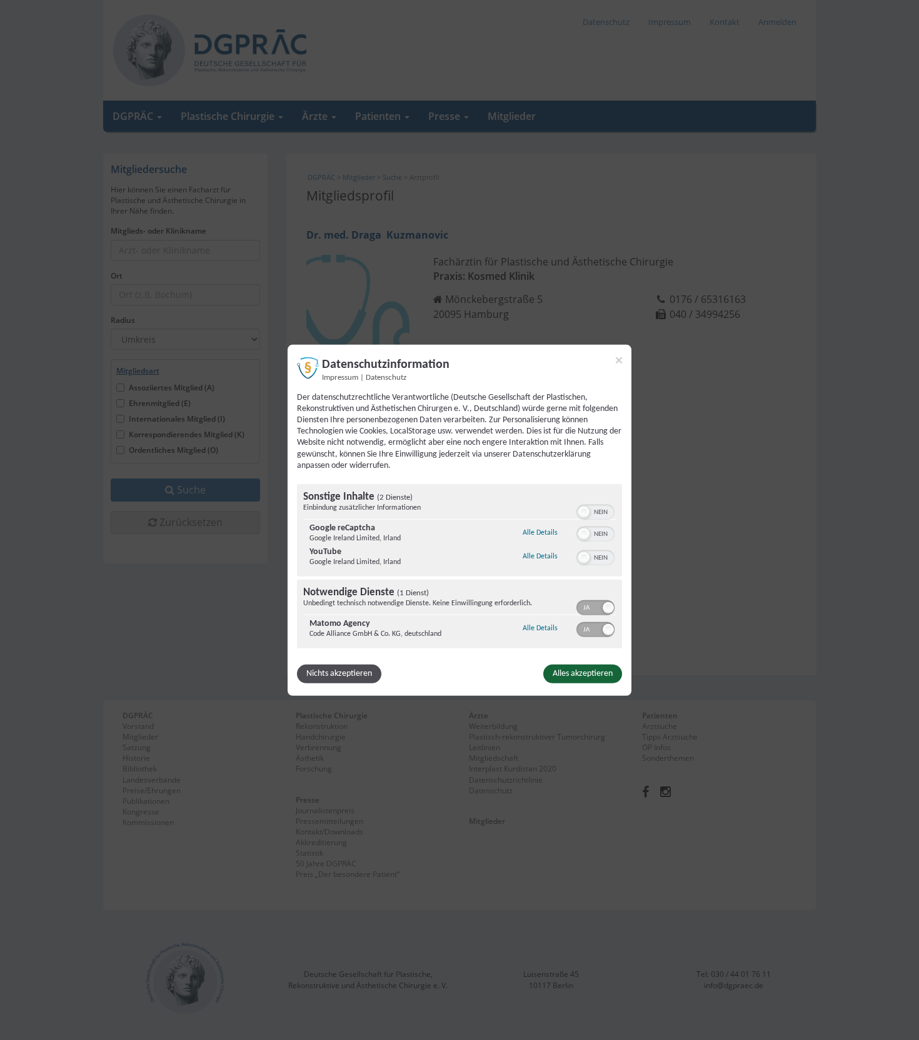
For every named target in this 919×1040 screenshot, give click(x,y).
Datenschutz (386, 377)
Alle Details (540, 532)
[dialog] (459, 519)
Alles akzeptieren (583, 673)
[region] (459, 567)
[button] (584, 512)
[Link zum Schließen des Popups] (619, 360)
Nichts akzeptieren (339, 673)
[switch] (595, 510)
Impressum (340, 377)
